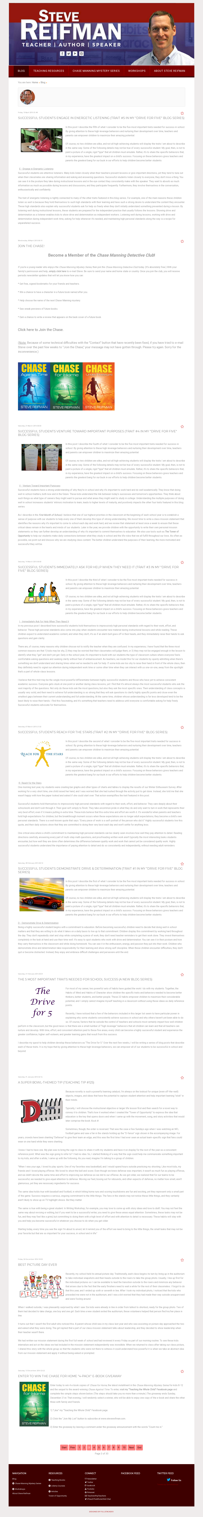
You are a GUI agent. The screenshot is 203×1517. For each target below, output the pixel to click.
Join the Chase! (31, 246)
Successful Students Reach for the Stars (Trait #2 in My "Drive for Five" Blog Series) (92, 732)
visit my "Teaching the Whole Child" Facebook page (146, 1389)
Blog (21, 70)
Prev (72, 1447)
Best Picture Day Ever (37, 1264)
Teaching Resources (48, 70)
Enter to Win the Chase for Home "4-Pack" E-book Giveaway (70, 1376)
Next (131, 1447)
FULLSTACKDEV (107, 1512)
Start (64, 1447)
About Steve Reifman (169, 70)
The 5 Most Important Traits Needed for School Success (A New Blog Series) (85, 979)
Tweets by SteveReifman (167, 1484)
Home (35, 82)
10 (124, 1447)
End (139, 1447)
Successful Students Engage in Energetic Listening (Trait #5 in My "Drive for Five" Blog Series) (101, 118)
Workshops (137, 70)
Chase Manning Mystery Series (96, 70)
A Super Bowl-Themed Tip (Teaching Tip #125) (56, 1082)
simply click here (57, 271)
